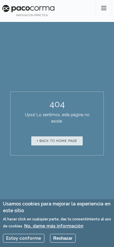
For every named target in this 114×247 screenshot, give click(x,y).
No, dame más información (53, 226)
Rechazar (62, 238)
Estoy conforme (23, 238)
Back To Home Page (57, 141)
